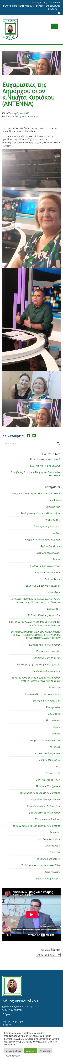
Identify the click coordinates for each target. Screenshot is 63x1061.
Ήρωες (57, 726)
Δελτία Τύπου (52, 2)
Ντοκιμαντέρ (53, 773)
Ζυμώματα (54, 713)
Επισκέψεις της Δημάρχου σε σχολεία (39, 664)
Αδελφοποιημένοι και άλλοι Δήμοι (41, 513)
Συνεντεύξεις (13, 116)
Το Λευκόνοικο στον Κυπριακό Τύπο (41, 865)
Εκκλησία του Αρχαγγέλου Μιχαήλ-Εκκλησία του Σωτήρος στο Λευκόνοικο (35, 623)
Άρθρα (57, 533)
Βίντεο (40, 5)
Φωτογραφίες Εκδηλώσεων (18, 5)
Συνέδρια (55, 832)
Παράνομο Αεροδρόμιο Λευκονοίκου (40, 792)
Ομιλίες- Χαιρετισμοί (48, 779)
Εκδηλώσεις (54, 608)
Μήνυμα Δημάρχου (13, 1021)
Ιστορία (56, 733)
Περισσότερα (12, 1055)
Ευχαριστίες (53, 707)
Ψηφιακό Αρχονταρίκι (48, 878)
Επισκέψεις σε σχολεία (47, 657)
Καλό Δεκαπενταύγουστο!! (45, 459)
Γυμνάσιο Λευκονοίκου (48, 572)
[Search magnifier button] (58, 443)
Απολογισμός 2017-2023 (47, 526)
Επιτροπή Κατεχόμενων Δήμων (43, 694)
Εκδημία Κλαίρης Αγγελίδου (44, 615)
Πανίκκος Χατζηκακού (48, 786)
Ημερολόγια (53, 720)
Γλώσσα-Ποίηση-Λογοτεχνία (44, 565)
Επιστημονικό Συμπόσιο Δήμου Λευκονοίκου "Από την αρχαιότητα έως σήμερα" (36, 679)
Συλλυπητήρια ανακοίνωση (45, 465)
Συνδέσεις (54, 8)
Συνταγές (55, 852)
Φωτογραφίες (30, 116)
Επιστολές (55, 687)
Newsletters (55, 500)
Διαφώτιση (54, 592)
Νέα (58, 766)
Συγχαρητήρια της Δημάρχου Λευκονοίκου (37, 825)
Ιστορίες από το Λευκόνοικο (45, 740)
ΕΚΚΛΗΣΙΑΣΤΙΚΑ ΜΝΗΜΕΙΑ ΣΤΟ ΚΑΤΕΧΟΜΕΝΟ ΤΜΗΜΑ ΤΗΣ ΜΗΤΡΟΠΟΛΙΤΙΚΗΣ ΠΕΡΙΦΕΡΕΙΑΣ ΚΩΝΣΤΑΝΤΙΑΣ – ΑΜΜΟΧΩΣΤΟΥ (35, 635)
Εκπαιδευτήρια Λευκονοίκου (45, 644)
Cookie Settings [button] (13, 1050)
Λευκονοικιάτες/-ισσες (48, 753)
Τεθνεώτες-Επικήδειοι (48, 858)
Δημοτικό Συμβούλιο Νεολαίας (43, 585)
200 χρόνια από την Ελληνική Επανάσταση (36, 493)
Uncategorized (53, 506)
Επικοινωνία (53, 5)
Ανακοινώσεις (53, 519)
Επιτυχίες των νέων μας (47, 700)
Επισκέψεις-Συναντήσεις (46, 671)
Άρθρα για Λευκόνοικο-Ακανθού (43, 539)
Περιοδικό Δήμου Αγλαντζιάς (44, 806)
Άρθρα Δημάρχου (51, 546)
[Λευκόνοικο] (31, 30)
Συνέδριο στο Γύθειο (49, 839)
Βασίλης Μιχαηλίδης (49, 552)
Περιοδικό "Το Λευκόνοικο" (46, 799)
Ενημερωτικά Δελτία (48, 651)
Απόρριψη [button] (45, 1050)
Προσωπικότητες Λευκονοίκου (44, 812)
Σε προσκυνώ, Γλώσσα (48, 819)
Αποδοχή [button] (30, 1050)
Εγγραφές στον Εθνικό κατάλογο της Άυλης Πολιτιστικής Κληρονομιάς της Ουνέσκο (35, 600)
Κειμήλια (55, 746)
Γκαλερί (37, 2)
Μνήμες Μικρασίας (50, 759)
